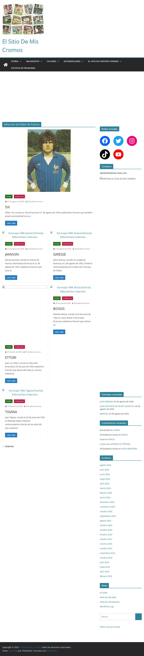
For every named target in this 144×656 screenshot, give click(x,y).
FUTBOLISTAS (19, 196)
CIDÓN (116, 430)
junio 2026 (105, 474)
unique (103, 444)
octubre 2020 (106, 543)
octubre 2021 (106, 539)
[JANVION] (25, 235)
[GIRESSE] (73, 235)
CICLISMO (51, 61)
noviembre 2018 (107, 553)
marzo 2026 (105, 488)
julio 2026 (104, 469)
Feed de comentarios (110, 602)
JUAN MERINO (106, 401)
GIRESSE (59, 254)
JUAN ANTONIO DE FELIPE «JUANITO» (117, 406)
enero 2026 (105, 497)
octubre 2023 (106, 530)
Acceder (103, 592)
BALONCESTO (32, 61)
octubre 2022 (106, 534)
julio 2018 (104, 562)
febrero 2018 (106, 576)
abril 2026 (104, 483)
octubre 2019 (106, 548)
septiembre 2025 (108, 516)
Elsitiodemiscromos (35, 201)
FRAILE (125, 434)
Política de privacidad (23, 68)
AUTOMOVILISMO (72, 61)
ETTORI (10, 357)
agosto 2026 (105, 465)
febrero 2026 (106, 493)
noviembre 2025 (107, 506)
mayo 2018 (105, 567)
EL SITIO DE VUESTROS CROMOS (103, 61)
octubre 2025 (106, 511)
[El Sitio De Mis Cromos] (5, 64)
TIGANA (11, 411)
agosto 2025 (105, 520)
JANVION (12, 254)
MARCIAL (104, 413)
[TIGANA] (25, 393)
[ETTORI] (25, 313)
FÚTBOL (15, 61)
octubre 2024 (106, 525)
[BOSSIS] (73, 289)
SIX (7, 207)
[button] (20, 61)
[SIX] (49, 160)
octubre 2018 (106, 557)
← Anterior (8, 446)
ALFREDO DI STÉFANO (120, 444)
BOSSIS (59, 308)
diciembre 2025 (107, 502)
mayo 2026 (105, 479)
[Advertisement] (72, 92)
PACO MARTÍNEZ (129, 448)
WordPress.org (107, 606)
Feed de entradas (108, 597)
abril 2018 (104, 571)
